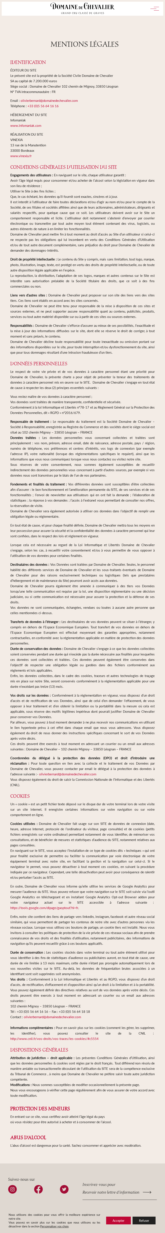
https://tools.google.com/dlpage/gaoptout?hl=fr (44, 907)
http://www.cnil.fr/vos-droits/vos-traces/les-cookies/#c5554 (54, 1038)
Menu (153, 8)
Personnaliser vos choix (54, 1226)
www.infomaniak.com (25, 125)
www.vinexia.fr (21, 155)
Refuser (144, 1220)
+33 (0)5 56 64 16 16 (43, 106)
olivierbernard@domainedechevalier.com (49, 100)
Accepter (118, 1220)
